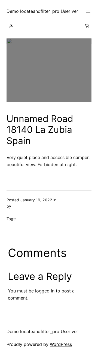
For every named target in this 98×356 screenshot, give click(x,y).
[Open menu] (88, 11)
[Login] (11, 26)
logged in (44, 291)
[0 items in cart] (86, 26)
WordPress (61, 344)
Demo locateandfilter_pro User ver (42, 11)
